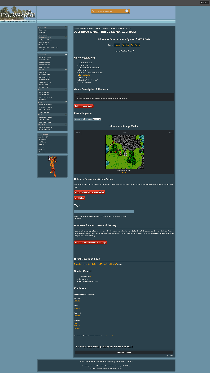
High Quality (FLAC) (44, 94)
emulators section (109, 336)
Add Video (79, 198)
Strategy (117, 45)
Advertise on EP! (43, 137)
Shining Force (84, 279)
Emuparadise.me (104, 368)
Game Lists (42, 50)
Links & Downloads (44, 62)
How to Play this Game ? (124, 51)
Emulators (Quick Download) (88, 80)
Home (82, 362)
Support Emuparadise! (45, 127)
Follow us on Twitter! (45, 67)
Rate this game (84, 65)
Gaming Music (119, 362)
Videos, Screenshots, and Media (89, 68)
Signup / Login (43, 30)
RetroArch (77, 300)
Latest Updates (43, 35)
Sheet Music (42, 99)
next (171, 132)
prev (78, 132)
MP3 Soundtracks (44, 92)
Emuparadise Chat (44, 59)
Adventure (125, 45)
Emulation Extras (43, 84)
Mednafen (77, 308)
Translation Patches (44, 79)
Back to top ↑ (170, 355)
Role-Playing (135, 45)
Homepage (42, 32)
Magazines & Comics (45, 122)
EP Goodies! (42, 152)
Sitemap (87, 362)
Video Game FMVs (44, 109)
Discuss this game (85, 82)
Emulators (110, 362)
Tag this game (83, 70)
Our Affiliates (42, 142)
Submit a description (83, 106)
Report (124, 172)
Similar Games (84, 77)
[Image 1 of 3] (124, 152)
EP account (96, 216)
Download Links (84, 75)
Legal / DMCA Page (124, 366)
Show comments (124, 352)
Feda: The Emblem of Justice (89, 281)
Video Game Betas (44, 77)
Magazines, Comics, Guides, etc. (48, 47)
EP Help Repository (44, 129)
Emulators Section (44, 42)
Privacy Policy (43, 139)
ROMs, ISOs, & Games (45, 40)
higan (75, 323)
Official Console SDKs (45, 82)
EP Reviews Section (44, 74)
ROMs (76, 28)
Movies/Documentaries (45, 104)
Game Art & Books (44, 119)
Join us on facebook (44, 64)
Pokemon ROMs (43, 87)
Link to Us (41, 144)
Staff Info (41, 147)
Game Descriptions (85, 63)
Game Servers (43, 72)
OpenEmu (77, 315)
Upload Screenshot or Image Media (89, 192)
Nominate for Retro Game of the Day (91, 72)
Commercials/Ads (44, 112)
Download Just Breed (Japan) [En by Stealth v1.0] (95, 264)
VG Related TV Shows (45, 107)
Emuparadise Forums (45, 57)
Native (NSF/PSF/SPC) (45, 97)
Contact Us (42, 149)
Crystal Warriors (85, 277)
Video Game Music (44, 45)
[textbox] (110, 11)
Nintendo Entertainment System (90, 28)
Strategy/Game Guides (45, 117)
